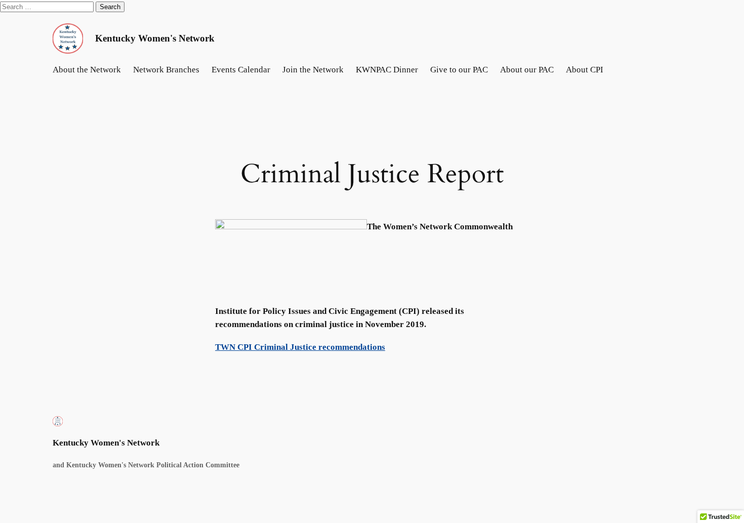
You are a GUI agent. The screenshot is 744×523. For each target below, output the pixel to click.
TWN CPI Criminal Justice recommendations (300, 347)
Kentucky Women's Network (155, 38)
